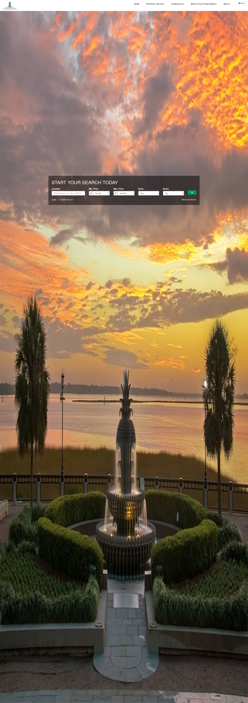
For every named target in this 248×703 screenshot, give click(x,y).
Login (54, 199)
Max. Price (119, 188)
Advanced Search (189, 199)
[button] (192, 192)
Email (242, 3)
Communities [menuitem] (177, 3)
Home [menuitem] (136, 3)
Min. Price (93, 188)
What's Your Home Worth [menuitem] (204, 3)
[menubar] (181, 3)
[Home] (10, 5)
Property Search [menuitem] (155, 3)
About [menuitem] (227, 3)
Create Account (66, 199)
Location (56, 188)
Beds (141, 188)
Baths (166, 188)
